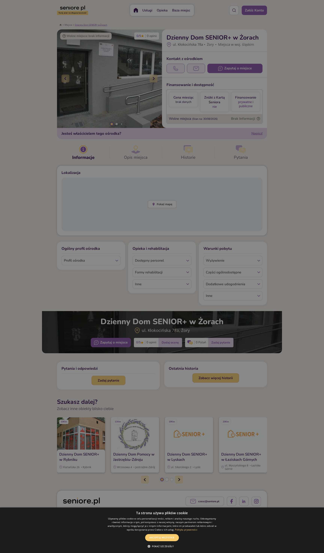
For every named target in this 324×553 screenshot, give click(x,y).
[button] (162, 546)
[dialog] (162, 530)
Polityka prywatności (186, 529)
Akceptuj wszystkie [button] (161, 537)
